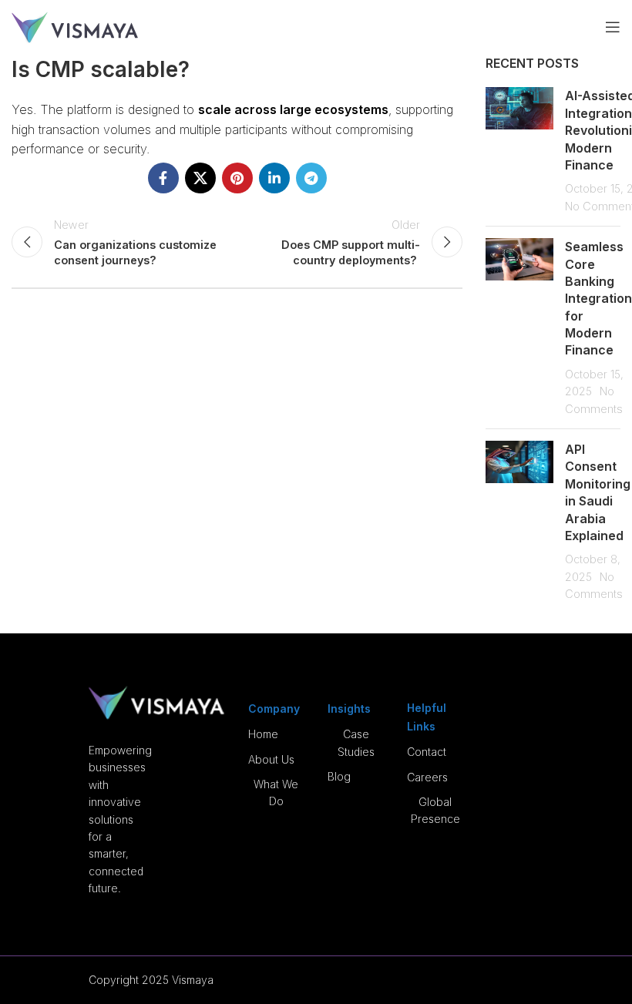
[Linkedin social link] (274, 178)
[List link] (276, 734)
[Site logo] (75, 25)
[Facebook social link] (163, 178)
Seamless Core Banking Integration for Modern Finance (598, 298)
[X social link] (200, 178)
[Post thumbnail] (519, 150)
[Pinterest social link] (237, 178)
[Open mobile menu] (612, 27)
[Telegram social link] (311, 178)
